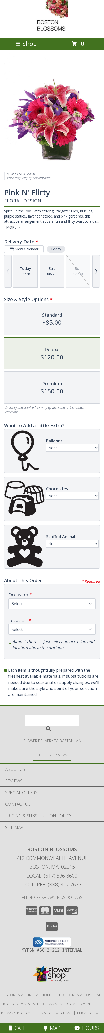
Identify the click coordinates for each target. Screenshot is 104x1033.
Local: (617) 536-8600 (52, 875)
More (11, 227)
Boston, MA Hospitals (81, 995)
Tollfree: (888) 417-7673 (52, 884)
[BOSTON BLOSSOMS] (52, 30)
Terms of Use (90, 1012)
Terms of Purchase (53, 1012)
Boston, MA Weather (23, 1003)
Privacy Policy (15, 1012)
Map (53, 1028)
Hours (89, 1028)
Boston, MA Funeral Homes (27, 995)
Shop (29, 43)
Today (56, 249)
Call (19, 1028)
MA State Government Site (74, 1003)
